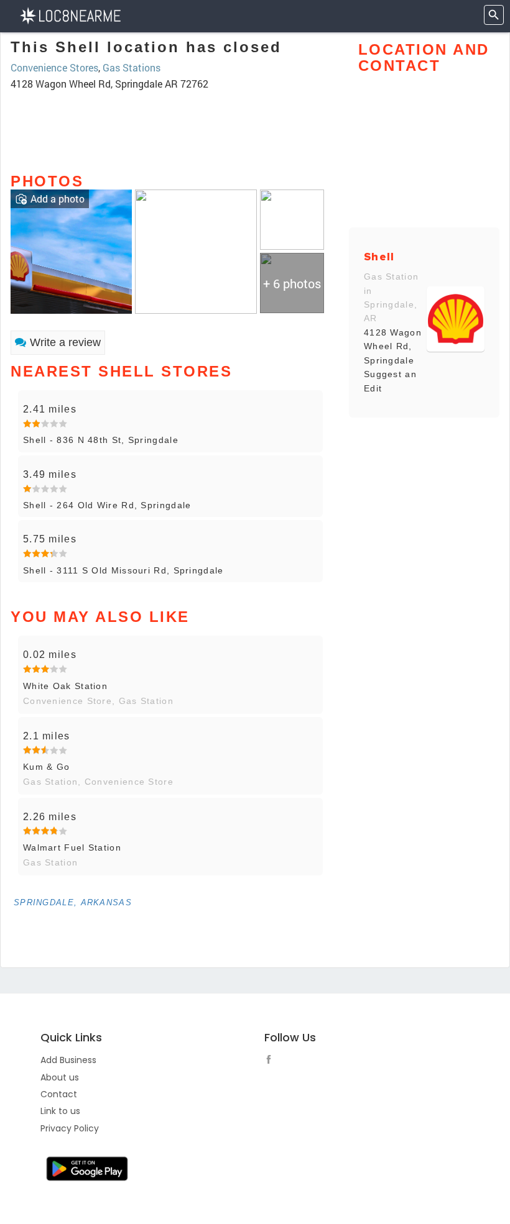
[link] (71, 250)
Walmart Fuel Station (72, 847)
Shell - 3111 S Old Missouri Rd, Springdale (123, 570)
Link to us (60, 1111)
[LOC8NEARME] (70, 14)
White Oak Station (65, 686)
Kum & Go (46, 767)
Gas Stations (131, 67)
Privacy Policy (69, 1128)
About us (59, 1077)
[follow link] (271, 1061)
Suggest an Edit (390, 381)
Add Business (68, 1060)
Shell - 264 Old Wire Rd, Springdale (107, 505)
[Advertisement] (170, 126)
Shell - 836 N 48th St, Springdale (100, 440)
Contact (58, 1094)
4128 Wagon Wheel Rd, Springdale (393, 346)
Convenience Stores (54, 67)
